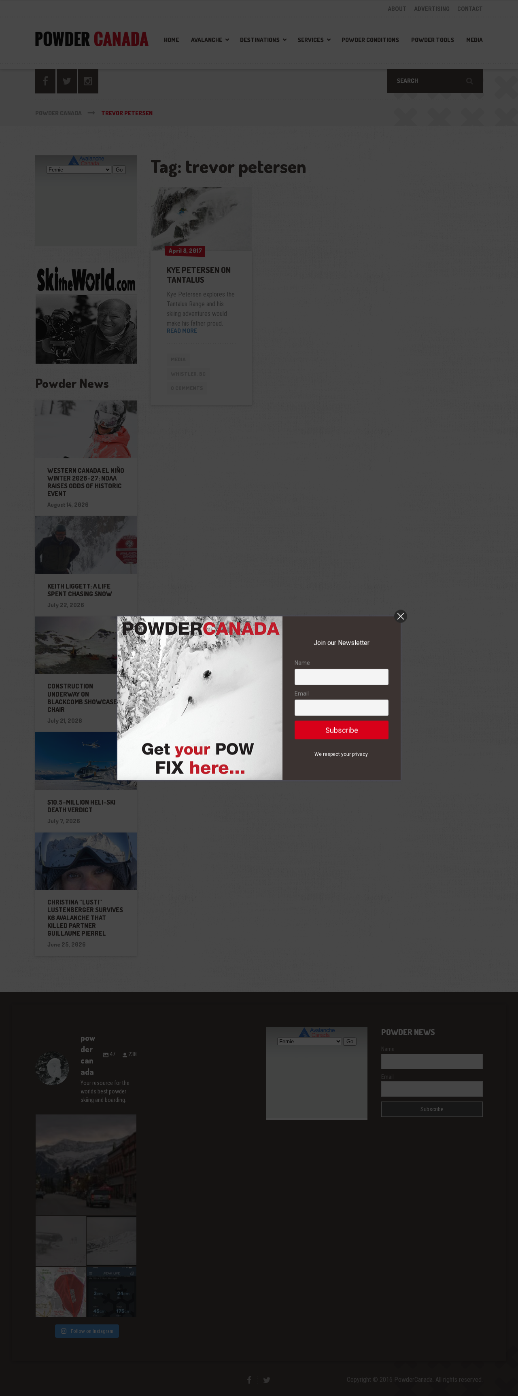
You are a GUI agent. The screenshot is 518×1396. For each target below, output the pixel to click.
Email (302, 693)
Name (302, 662)
